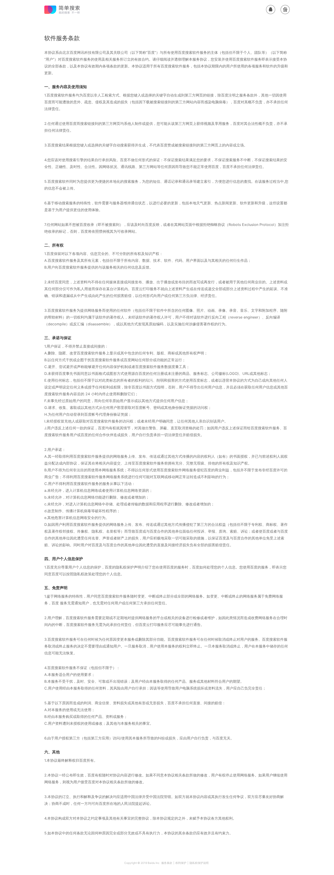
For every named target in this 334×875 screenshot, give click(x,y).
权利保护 (180, 863)
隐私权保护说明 (199, 863)
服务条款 (166, 863)
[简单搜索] (62, 9)
